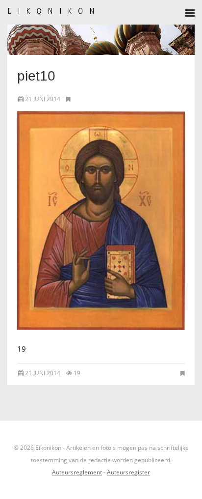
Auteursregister (128, 472)
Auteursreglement (77, 472)
